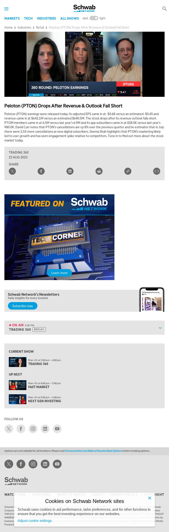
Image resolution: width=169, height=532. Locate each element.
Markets (12, 18)
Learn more (59, 273)
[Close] (149, 498)
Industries (46, 18)
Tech (28, 18)
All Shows (69, 18)
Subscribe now (22, 306)
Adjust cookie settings (35, 521)
